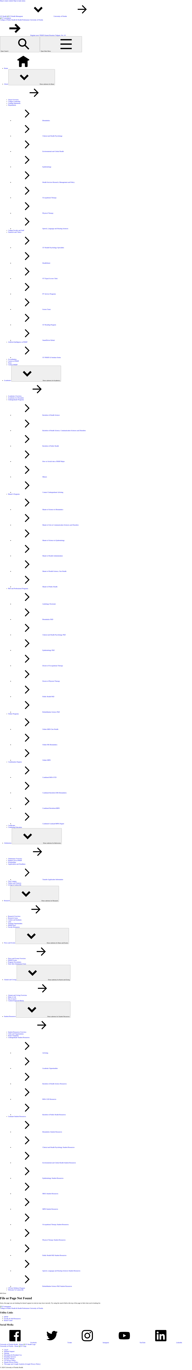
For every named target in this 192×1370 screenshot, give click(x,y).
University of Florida (60, 16)
